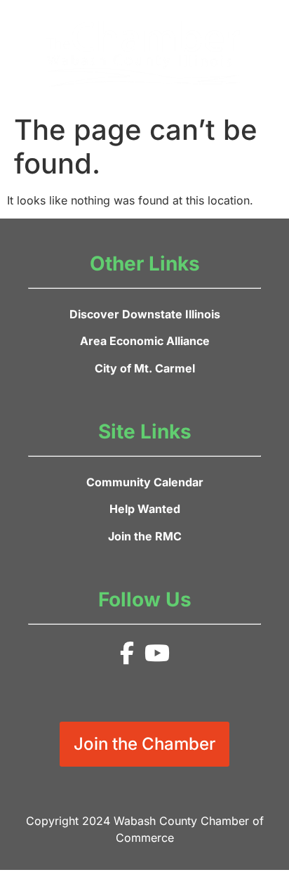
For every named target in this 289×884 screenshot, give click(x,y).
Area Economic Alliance (145, 341)
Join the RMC (145, 536)
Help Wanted (144, 509)
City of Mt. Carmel (145, 368)
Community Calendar (144, 482)
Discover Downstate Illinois (144, 314)
